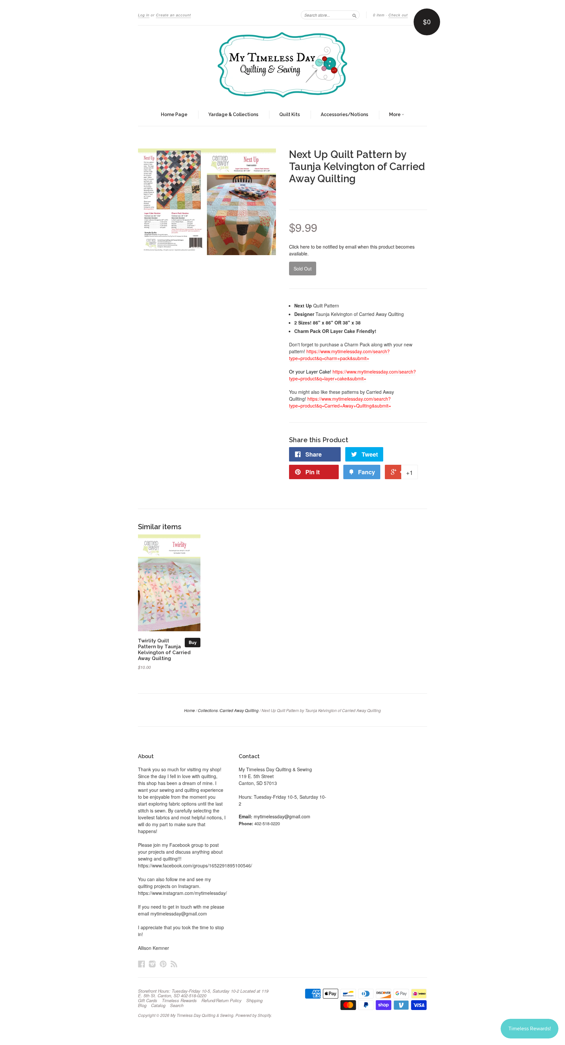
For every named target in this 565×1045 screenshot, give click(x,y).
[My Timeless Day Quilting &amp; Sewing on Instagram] (152, 963)
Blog (142, 1005)
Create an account (173, 14)
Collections (208, 710)
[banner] (282, 64)
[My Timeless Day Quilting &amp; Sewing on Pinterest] (163, 963)
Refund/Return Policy (221, 1000)
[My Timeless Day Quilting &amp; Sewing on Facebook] (141, 963)
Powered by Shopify (253, 1015)
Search (176, 1005)
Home (189, 710)
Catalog (158, 1005)
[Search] (354, 15)
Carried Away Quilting (239, 710)
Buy (193, 642)
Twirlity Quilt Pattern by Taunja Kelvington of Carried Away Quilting (164, 649)
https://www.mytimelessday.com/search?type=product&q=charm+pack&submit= (339, 354)
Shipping (254, 1000)
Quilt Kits (289, 114)
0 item (379, 14)
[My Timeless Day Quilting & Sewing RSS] (174, 963)
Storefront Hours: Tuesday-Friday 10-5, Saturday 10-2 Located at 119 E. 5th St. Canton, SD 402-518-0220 (203, 993)
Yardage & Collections (233, 114)
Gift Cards (147, 1000)
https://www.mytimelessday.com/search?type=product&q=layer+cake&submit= (352, 375)
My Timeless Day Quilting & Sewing (201, 1015)
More (395, 114)
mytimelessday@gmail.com (282, 816)
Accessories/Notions (344, 114)
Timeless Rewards (179, 1000)
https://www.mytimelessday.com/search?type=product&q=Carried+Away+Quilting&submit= (340, 402)
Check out (398, 14)
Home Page (174, 114)
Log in (143, 14)
